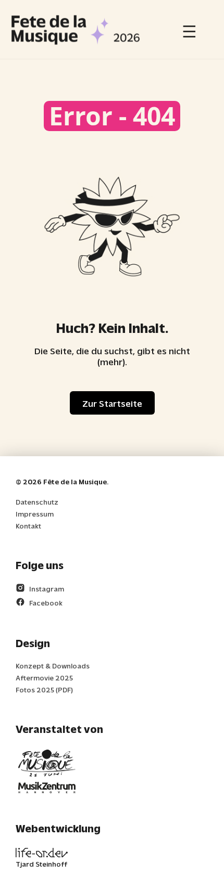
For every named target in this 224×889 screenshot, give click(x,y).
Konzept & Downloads (53, 665)
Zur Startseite (112, 402)
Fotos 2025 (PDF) (44, 689)
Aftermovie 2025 (44, 677)
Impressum (35, 513)
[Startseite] (75, 29)
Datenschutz (37, 501)
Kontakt (28, 525)
